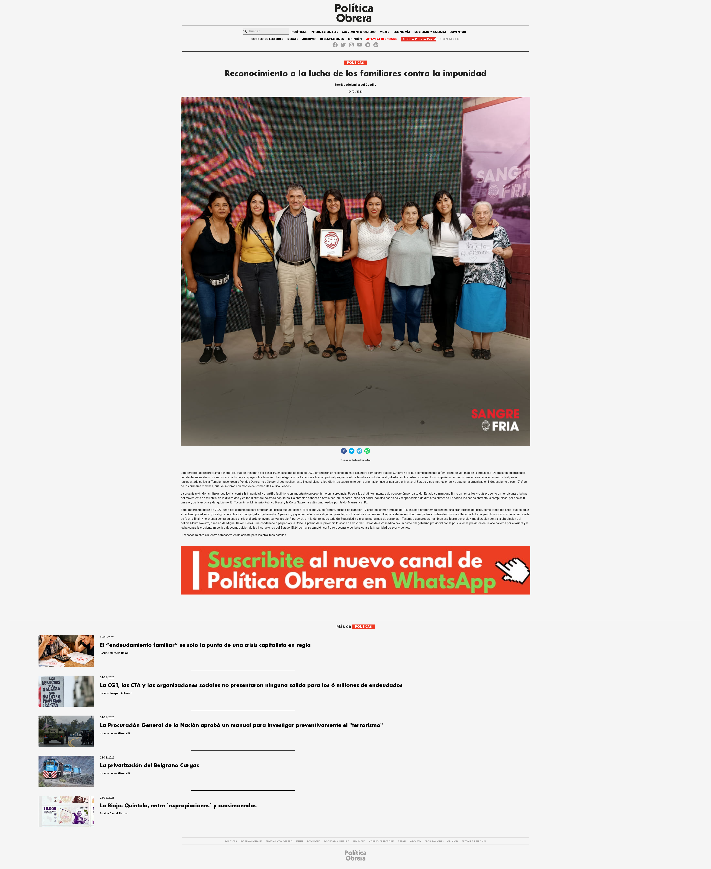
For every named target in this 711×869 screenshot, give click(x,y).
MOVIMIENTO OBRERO (359, 32)
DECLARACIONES (332, 39)
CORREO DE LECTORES (267, 39)
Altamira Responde (474, 841)
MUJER (384, 32)
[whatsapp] (367, 451)
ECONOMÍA (401, 32)
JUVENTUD (458, 32)
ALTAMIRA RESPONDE (381, 39)
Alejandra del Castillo (361, 84)
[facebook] (344, 451)
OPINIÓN (355, 39)
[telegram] (359, 451)
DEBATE (292, 39)
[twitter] (352, 451)
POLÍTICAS (298, 32)
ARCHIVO (309, 39)
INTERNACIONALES (324, 32)
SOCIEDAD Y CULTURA (430, 32)
